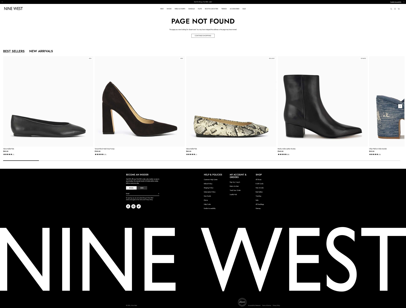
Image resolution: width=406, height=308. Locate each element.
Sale (257, 200)
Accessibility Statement (254, 305)
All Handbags (260, 204)
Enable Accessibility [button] (395, 2)
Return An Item (234, 186)
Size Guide (207, 196)
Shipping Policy (208, 188)
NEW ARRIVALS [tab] (41, 51)
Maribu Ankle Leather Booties (286, 149)
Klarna (206, 200)
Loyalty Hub (233, 194)
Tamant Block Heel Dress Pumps (104, 149)
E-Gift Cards (259, 184)
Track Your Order (235, 190)
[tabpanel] (203, 106)
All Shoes (258, 179)
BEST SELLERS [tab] (14, 51)
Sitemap (258, 208)
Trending (258, 196)
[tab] (131, 188)
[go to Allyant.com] (242, 302)
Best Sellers (259, 192)
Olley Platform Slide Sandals (378, 149)
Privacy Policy (276, 305)
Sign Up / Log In (235, 182)
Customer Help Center (211, 179)
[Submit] (158, 193)
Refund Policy (208, 184)
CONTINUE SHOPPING (203, 36)
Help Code (207, 204)
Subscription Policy (209, 192)
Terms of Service (266, 305)
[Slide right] (400, 106)
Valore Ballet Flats (8, 149)
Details (215, 2)
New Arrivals (259, 188)
